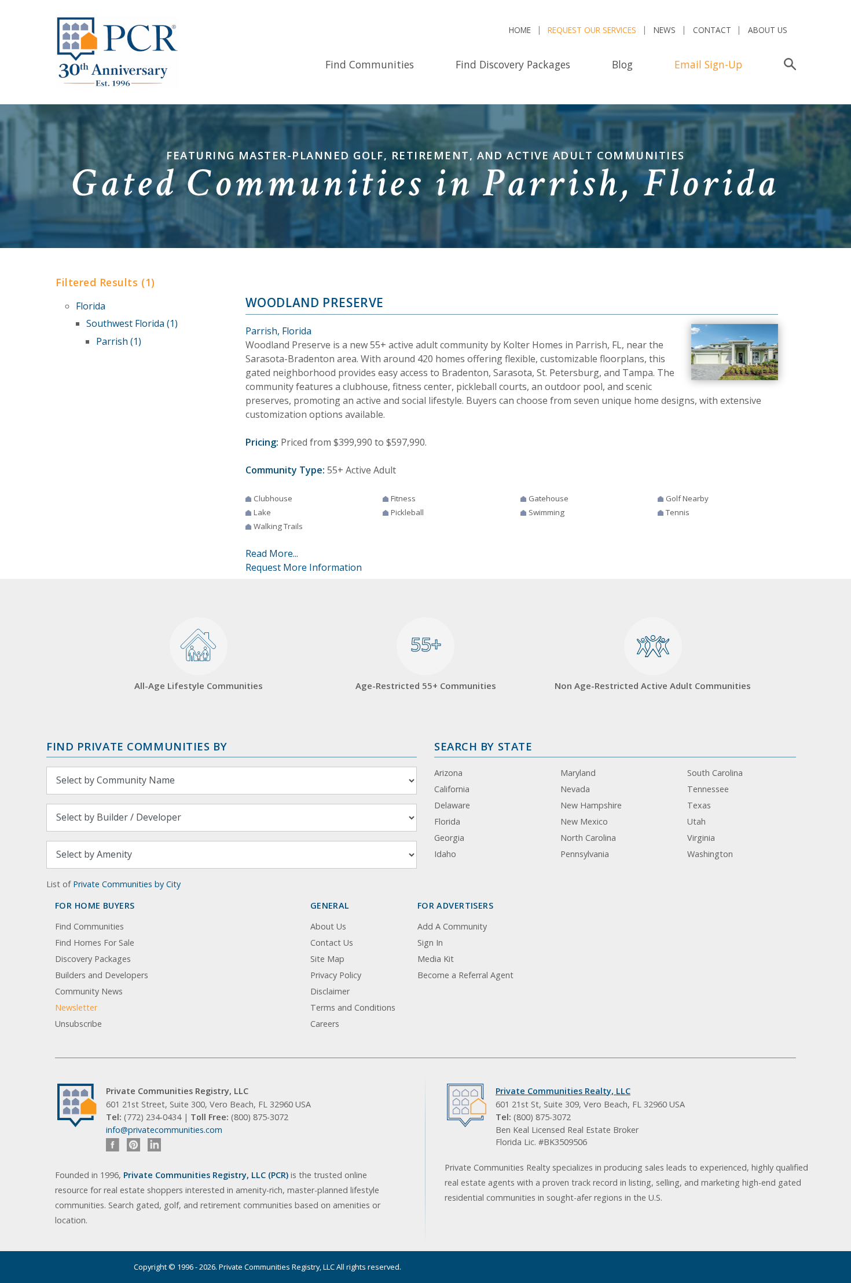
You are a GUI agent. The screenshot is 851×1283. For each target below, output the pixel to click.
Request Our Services (592, 29)
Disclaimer (330, 991)
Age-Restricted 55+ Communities (425, 662)
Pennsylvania (584, 853)
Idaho (445, 853)
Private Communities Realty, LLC (563, 1090)
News (665, 29)
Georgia (449, 837)
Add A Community (452, 926)
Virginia (701, 837)
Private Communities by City (127, 884)
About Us (767, 29)
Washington (710, 853)
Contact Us (331, 942)
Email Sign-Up (708, 64)
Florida (90, 306)
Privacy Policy (335, 975)
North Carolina (588, 837)
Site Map (327, 958)
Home (520, 29)
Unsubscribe (78, 1023)
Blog (622, 64)
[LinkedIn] (154, 1144)
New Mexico (584, 821)
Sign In (430, 942)
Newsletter (76, 1007)
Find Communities (369, 64)
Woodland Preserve (314, 302)
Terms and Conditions (352, 1007)
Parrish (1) (118, 341)
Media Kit (435, 958)
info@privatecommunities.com (164, 1129)
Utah (696, 821)
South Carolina (715, 772)
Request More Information (303, 567)
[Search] (787, 64)
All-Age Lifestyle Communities (198, 685)
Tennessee (708, 788)
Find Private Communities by (136, 746)
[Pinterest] (133, 1144)
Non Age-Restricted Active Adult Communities (653, 685)
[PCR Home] (81, 1105)
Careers (324, 1023)
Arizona (448, 772)
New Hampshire (591, 805)
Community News (89, 991)
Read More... (271, 553)
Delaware (452, 805)
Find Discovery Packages (513, 64)
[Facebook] (112, 1144)
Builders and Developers (101, 975)
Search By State (483, 746)
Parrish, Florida (278, 331)
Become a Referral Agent (465, 975)
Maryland (578, 772)
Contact (712, 29)
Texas (699, 805)
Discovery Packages (93, 958)
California (451, 788)
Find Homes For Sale (94, 942)
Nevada (575, 788)
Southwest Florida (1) (132, 323)
